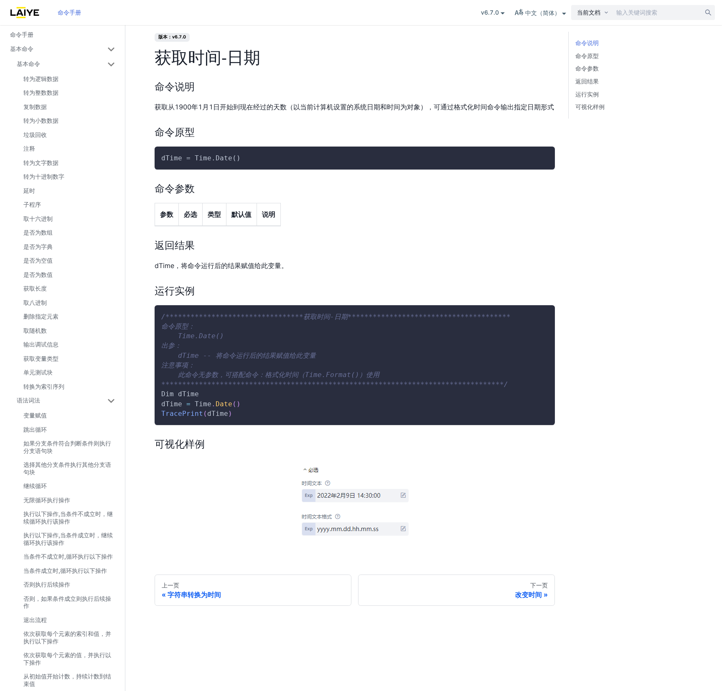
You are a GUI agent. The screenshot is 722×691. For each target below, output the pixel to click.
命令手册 (69, 12)
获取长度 (35, 288)
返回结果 (587, 81)
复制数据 (35, 106)
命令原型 (587, 55)
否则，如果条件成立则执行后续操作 (67, 602)
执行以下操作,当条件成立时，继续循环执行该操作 (68, 539)
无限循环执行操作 (46, 500)
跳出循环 (35, 429)
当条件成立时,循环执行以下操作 (65, 570)
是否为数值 (38, 274)
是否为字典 (38, 246)
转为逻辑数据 (40, 78)
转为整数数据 (40, 92)
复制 (541, 158)
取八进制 (35, 302)
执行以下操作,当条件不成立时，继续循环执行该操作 (68, 517)
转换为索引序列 (43, 386)
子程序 (32, 204)
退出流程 (35, 619)
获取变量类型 (40, 358)
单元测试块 (38, 372)
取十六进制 (38, 218)
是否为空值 (38, 260)
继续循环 (35, 485)
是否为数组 (38, 232)
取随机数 (35, 330)
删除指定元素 (40, 316)
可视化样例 (590, 106)
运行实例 (587, 94)
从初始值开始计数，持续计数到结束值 (67, 680)
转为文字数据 (40, 162)
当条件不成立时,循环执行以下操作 (68, 556)
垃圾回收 (35, 134)
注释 (29, 148)
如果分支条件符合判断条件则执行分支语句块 (67, 447)
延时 (29, 190)
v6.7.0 (490, 12)
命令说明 (587, 42)
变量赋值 (35, 415)
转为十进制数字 (43, 176)
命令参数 (587, 68)
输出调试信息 (40, 344)
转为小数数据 (40, 120)
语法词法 (28, 400)
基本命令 (21, 48)
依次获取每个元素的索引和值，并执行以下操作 (67, 637)
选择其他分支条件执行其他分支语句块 (67, 468)
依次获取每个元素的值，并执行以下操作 (67, 658)
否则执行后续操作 (46, 584)
